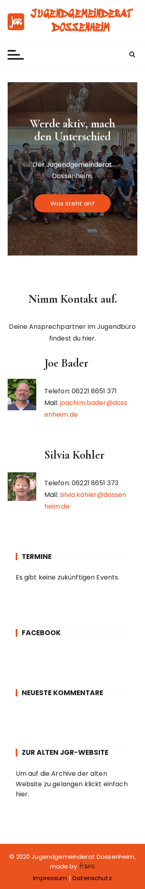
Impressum (50, 878)
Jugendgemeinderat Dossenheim (81, 21)
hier (22, 794)
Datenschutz (92, 878)
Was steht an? (72, 203)
